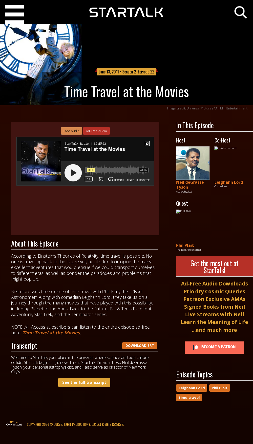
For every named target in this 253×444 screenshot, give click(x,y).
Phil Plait (185, 245)
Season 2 (129, 72)
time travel (189, 397)
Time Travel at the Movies (51, 333)
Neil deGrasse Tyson (190, 184)
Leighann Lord (228, 182)
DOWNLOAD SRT (140, 345)
